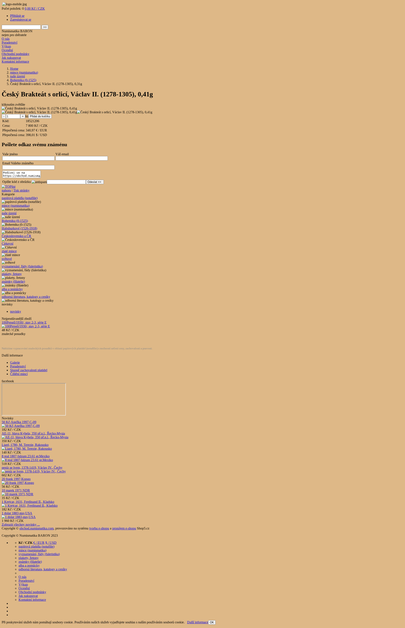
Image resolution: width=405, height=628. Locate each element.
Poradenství (9, 42)
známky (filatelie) (13, 281)
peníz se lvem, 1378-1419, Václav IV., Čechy (32, 467)
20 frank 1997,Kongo (16, 479)
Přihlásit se (17, 16)
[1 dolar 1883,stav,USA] (19, 517)
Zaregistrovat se (20, 19)
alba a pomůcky (12, 289)
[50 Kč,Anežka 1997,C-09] (21, 426)
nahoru (6, 190)
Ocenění (7, 50)
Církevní (7, 243)
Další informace (197, 622)
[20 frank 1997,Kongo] (18, 483)
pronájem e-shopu (124, 528)
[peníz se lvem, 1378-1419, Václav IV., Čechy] (34, 471)
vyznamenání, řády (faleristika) (22, 266)
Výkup (6, 46)
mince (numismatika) (16, 205)
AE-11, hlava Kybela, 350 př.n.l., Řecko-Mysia (33, 433)
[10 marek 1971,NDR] (17, 494)
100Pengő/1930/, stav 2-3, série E (24, 322)
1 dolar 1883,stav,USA (17, 513)
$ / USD (51, 542)
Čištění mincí (19, 374)
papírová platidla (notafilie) (20, 198)
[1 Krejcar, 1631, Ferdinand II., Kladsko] (30, 505)
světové (7, 259)
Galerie (15, 362)
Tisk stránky (21, 190)
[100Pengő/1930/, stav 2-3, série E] (26, 326)
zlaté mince (9, 251)
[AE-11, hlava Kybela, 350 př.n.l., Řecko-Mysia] (35, 437)
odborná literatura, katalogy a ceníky (26, 296)
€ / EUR (39, 542)
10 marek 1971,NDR (16, 490)
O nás (5, 39)
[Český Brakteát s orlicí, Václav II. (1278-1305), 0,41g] (39, 108)
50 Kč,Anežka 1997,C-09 (19, 422)
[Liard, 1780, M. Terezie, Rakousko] (27, 448)
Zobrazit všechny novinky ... (21, 524)
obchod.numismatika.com (36, 528)
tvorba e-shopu (99, 528)
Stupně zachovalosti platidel (28, 370)
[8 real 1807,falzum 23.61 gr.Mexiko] (27, 460)
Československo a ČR (16, 236)
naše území (9, 213)
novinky (15, 311)
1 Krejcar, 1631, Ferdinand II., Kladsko (28, 502)
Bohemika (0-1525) (15, 221)
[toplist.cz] (8, 186)
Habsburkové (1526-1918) (19, 228)
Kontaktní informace (15, 61)
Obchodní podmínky (15, 54)
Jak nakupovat (11, 57)
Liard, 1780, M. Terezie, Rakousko (25, 445)
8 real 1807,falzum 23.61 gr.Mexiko (26, 456)
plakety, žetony (12, 274)
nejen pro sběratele (14, 35)
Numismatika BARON (17, 31)
